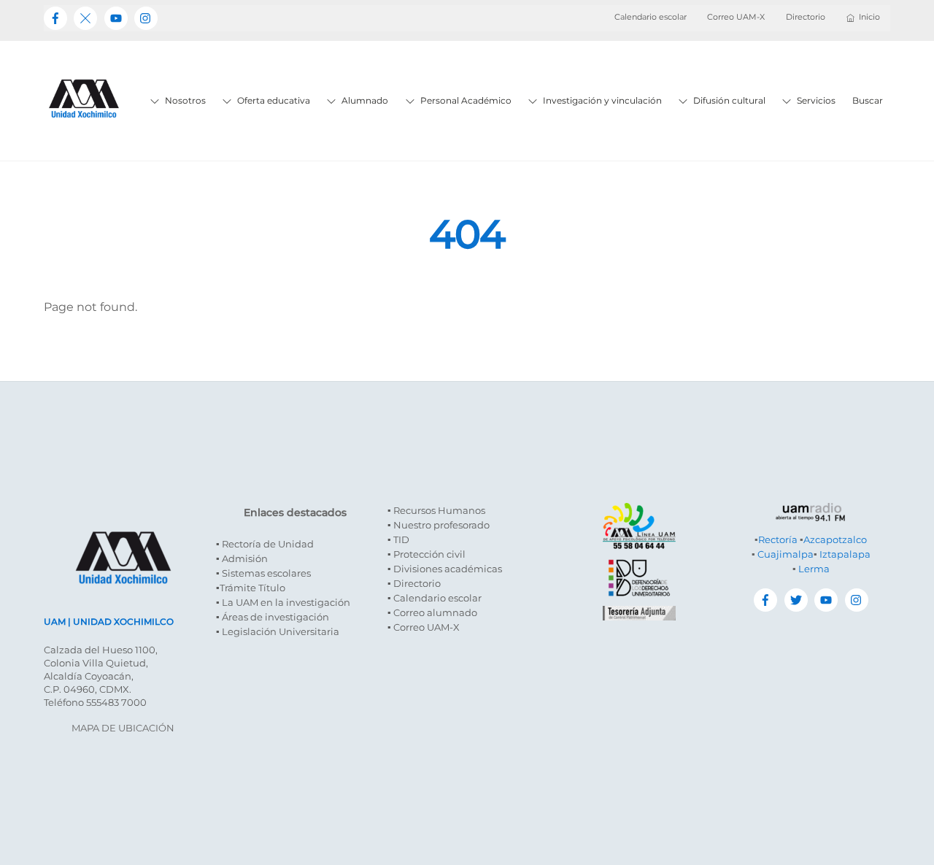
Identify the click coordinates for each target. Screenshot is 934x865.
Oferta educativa (272, 100)
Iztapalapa (845, 554)
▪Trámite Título (250, 587)
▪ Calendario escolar (434, 598)
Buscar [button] (867, 100)
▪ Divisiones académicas (444, 568)
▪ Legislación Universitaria (277, 631)
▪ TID (398, 539)
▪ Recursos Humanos (436, 510)
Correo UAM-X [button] (736, 17)
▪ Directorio (414, 583)
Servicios (815, 100)
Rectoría (778, 539)
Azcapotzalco (835, 539)
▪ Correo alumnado (432, 612)
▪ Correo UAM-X (423, 627)
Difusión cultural (728, 100)
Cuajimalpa (785, 554)
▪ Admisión (242, 558)
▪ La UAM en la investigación (283, 602)
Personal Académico (465, 100)
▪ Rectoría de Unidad (265, 544)
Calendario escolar (650, 17)
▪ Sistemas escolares (263, 573)
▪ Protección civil (426, 554)
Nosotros (184, 100)
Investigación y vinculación (601, 100)
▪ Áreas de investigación (272, 617)
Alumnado (363, 100)
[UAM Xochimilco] (84, 133)
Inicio (869, 17)
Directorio (805, 17)
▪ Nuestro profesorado (438, 525)
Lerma (814, 568)
